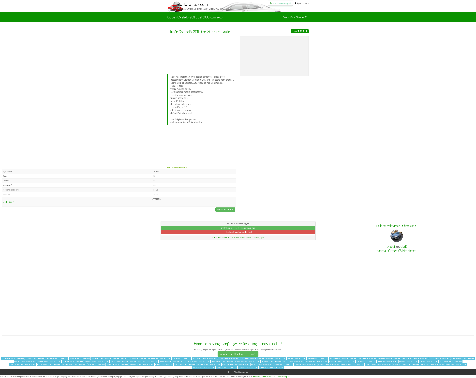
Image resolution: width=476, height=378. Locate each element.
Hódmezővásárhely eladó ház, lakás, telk (195, 361)
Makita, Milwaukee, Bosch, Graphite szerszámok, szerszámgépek (238, 237)
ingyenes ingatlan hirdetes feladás (238, 353)
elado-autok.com (192, 4)
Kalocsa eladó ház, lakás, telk (293, 361)
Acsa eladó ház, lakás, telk (408, 361)
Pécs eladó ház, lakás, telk (35, 358)
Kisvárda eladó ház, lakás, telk (328, 364)
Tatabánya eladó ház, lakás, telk (450, 361)
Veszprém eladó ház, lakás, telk (389, 358)
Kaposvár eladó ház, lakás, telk (305, 364)
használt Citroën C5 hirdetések (396, 250)
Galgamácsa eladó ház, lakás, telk (141, 364)
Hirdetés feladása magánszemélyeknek (239, 228)
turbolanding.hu (283, 376)
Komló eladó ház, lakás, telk (275, 358)
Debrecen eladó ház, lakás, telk (57, 358)
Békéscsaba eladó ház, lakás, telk (432, 364)
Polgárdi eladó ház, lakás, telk (24, 361)
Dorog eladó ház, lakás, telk (169, 361)
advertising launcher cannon (264, 376)
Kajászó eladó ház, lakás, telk (185, 364)
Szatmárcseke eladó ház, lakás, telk (247, 361)
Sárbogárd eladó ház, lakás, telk (352, 364)
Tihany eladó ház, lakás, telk (271, 361)
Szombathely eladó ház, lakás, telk (252, 358)
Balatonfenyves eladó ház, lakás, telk (378, 364)
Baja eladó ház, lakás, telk (428, 361)
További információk (225, 209)
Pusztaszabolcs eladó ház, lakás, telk (406, 364)
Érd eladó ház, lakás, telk (164, 364)
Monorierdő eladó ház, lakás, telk (48, 361)
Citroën (299, 17)
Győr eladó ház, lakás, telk (181, 358)
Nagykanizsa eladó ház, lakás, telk (96, 361)
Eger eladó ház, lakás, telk (296, 358)
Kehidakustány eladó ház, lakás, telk (133, 358)
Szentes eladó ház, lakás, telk (226, 367)
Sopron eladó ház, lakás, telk (439, 358)
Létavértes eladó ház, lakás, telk (316, 361)
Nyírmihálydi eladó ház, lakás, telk (271, 367)
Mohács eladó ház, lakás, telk (456, 364)
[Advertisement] (201, 53)
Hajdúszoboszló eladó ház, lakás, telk (343, 358)
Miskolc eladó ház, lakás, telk (80, 358)
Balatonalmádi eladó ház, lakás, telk (414, 358)
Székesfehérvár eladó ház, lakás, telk (123, 361)
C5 (306, 17)
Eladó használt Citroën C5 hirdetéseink (396, 226)
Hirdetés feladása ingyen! (281, 3)
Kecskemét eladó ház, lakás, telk (159, 358)
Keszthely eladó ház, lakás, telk (222, 361)
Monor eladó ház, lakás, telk (148, 361)
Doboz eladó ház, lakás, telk (387, 361)
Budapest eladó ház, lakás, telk (13, 358)
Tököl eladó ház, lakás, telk (248, 367)
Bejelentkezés (301, 3)
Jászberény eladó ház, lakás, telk (48, 364)
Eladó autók (288, 17)
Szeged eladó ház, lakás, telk (228, 358)
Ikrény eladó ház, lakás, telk (366, 361)
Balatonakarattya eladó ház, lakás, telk (235, 364)
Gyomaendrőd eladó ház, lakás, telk (342, 361)
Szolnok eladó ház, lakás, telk (72, 361)
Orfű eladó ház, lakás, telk (367, 358)
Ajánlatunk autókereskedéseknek (238, 232)
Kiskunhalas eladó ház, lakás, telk (73, 364)
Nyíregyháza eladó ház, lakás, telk (204, 358)
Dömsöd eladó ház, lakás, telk (117, 364)
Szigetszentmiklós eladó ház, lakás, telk (105, 358)
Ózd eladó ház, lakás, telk (96, 364)
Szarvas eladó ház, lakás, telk (317, 358)
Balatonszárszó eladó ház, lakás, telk (22, 364)
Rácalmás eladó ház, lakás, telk (203, 367)
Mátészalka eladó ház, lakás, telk (462, 358)
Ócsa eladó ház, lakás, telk (283, 364)
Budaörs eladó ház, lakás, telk (261, 364)
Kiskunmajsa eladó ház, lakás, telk (208, 364)
